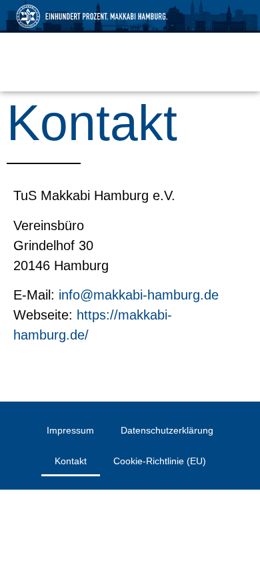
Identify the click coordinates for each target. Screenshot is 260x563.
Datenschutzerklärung (167, 430)
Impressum (70, 430)
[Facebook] (26, 62)
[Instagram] (58, 62)
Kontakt (71, 461)
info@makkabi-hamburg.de (139, 295)
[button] (234, 63)
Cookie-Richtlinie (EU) (159, 461)
